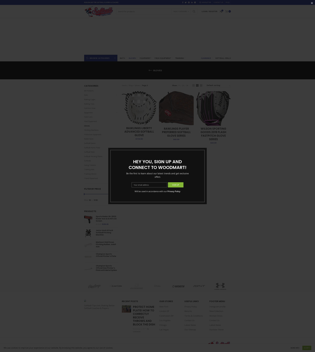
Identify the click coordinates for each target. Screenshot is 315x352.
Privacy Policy (173, 191)
